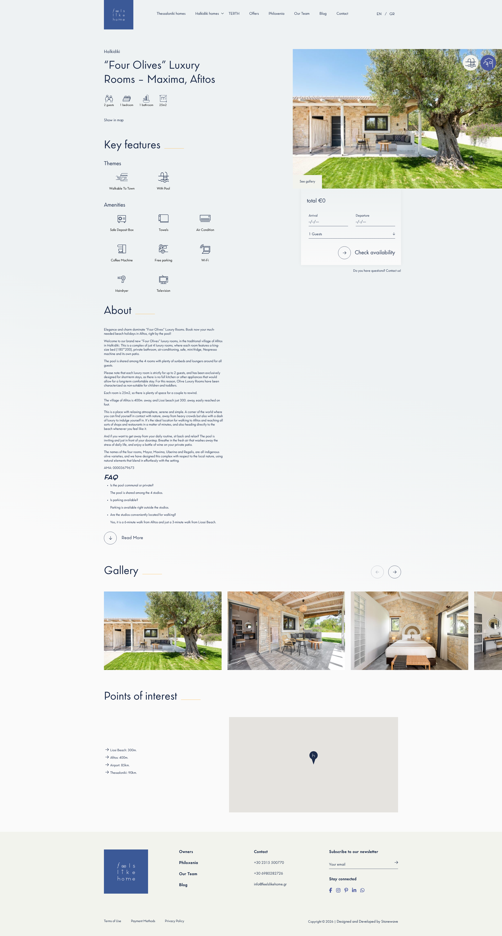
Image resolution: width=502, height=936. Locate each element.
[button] (163, 538)
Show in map (114, 120)
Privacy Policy (174, 921)
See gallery (307, 181)
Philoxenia (276, 14)
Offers (254, 14)
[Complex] (488, 63)
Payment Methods (143, 921)
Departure (362, 216)
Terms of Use (112, 921)
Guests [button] (315, 234)
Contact (342, 14)
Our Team (302, 14)
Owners (186, 852)
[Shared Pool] (470, 63)
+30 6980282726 (268, 874)
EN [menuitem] (379, 14)
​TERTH (234, 14)
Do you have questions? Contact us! (377, 271)
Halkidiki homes (207, 14)
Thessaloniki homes (171, 14)
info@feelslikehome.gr (270, 884)
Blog (323, 14)
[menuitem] (379, 14)
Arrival (313, 216)
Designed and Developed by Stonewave (367, 922)
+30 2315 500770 (269, 863)
